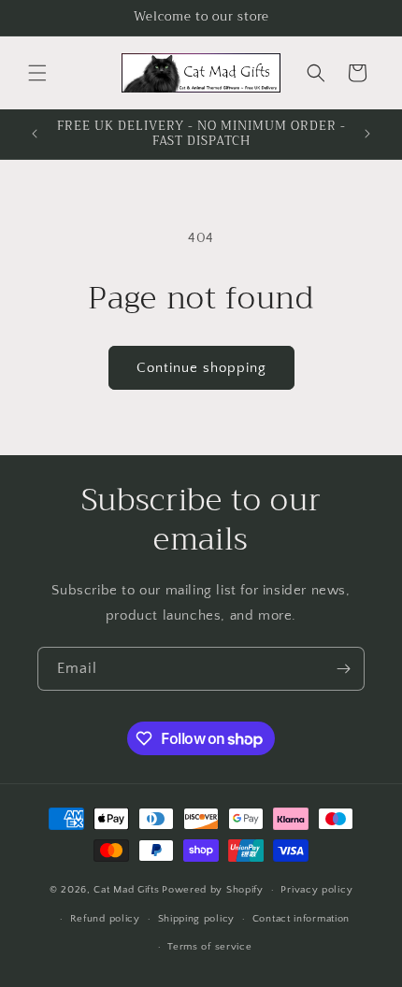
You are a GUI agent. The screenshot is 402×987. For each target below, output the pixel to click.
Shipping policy (197, 918)
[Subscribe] (343, 669)
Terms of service (209, 946)
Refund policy (105, 918)
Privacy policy (316, 889)
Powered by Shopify (213, 889)
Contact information (301, 918)
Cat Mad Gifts (126, 889)
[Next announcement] (367, 133)
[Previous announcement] (34, 133)
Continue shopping (201, 368)
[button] (37, 72)
